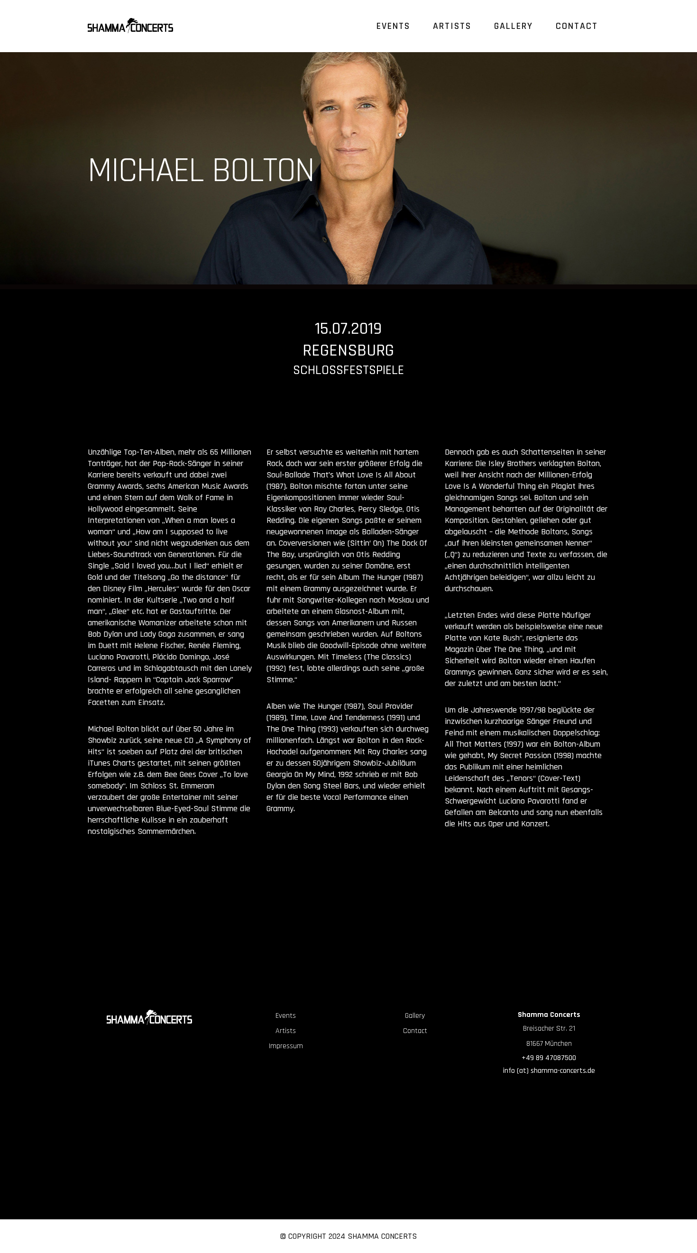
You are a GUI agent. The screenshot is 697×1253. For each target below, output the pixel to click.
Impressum (286, 1046)
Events (285, 1016)
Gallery (415, 1016)
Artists (285, 1031)
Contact (415, 1031)
